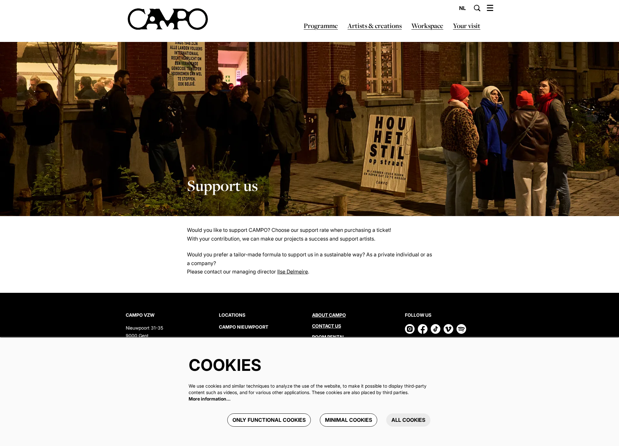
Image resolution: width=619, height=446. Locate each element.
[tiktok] (435, 329)
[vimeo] (448, 329)
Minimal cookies (348, 420)
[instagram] (410, 329)
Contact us (326, 326)
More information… (210, 398)
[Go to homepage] (168, 19)
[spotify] (461, 329)
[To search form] (477, 8)
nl (462, 8)
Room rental (328, 337)
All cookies (408, 420)
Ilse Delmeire (292, 271)
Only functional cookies (269, 420)
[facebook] (422, 329)
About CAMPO (329, 315)
